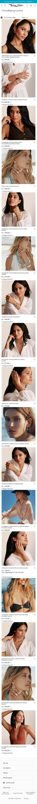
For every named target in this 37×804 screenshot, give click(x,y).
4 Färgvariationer (7, 279)
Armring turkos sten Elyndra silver (14, 99)
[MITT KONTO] (31, 5)
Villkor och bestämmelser (6, 793)
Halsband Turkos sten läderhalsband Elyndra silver (15, 527)
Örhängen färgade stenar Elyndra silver (14, 703)
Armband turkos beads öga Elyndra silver (14, 229)
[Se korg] (35, 5)
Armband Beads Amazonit (11, 317)
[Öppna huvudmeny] (1, 5)
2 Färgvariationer (7, 62)
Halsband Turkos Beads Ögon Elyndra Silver (15, 273)
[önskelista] (27, 5)
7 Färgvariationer (7, 621)
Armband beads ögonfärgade (12, 484)
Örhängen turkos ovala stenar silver (15, 443)
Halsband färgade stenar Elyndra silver (14, 747)
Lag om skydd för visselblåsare (30, 793)
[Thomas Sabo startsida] (5, 5)
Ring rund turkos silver (10, 186)
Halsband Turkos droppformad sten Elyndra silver (15, 615)
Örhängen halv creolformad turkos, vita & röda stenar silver (15, 56)
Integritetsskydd (17, 793)
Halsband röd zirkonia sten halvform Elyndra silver (12, 143)
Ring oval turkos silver (10, 403)
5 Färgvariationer (7, 235)
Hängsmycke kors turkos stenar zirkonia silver (13, 659)
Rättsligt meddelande (15, 798)
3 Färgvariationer (7, 322)
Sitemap (26, 798)
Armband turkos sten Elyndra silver (15, 568)
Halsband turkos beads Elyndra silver (13, 360)
